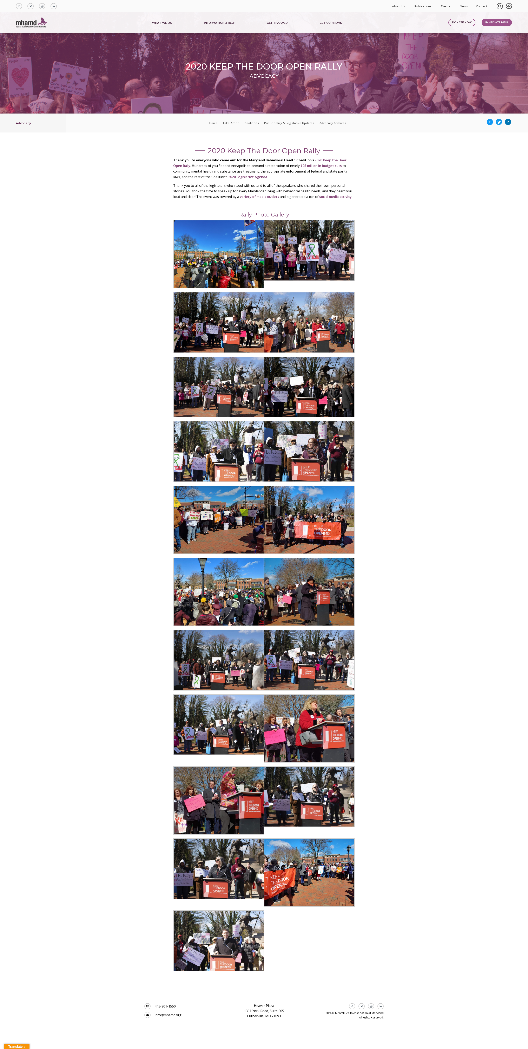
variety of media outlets (259, 196)
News (464, 6)
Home (213, 123)
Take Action (231, 123)
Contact (481, 6)
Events (445, 6)
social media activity (335, 196)
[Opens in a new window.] (19, 6)
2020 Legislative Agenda (247, 177)
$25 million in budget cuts (321, 165)
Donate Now (462, 22)
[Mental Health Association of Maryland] (32, 22)
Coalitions (252, 123)
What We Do (162, 22)
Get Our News (330, 22)
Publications (422, 6)
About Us (398, 6)
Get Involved (277, 22)
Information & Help (219, 22)
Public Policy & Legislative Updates (289, 123)
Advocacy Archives (332, 123)
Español (509, 6)
